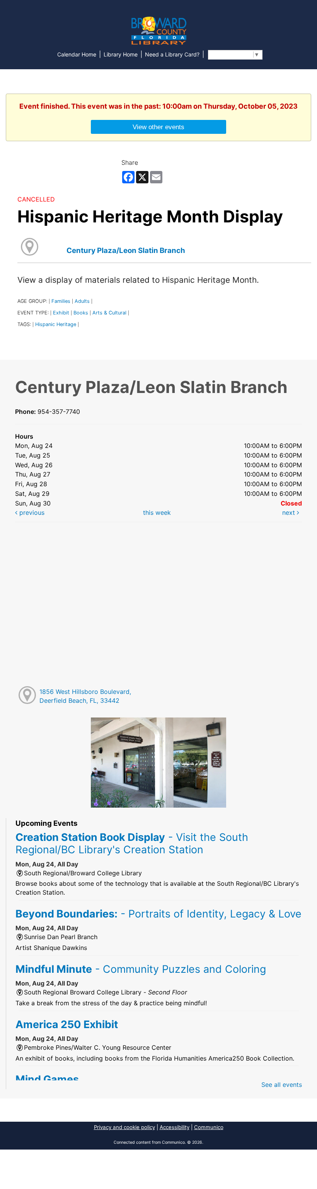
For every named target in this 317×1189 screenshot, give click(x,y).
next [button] (289, 512)
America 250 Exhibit (66, 1024)
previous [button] (30, 512)
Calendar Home (76, 54)
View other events (158, 127)
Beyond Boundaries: (158, 913)
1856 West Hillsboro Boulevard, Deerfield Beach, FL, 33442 (85, 696)
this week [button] (157, 512)
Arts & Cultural (109, 313)
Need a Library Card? (172, 54)
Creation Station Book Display (131, 843)
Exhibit (61, 313)
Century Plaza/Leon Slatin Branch (125, 250)
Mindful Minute (140, 969)
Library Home (121, 54)
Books (80, 313)
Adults (82, 301)
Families (60, 301)
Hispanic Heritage (55, 324)
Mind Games (47, 1079)
